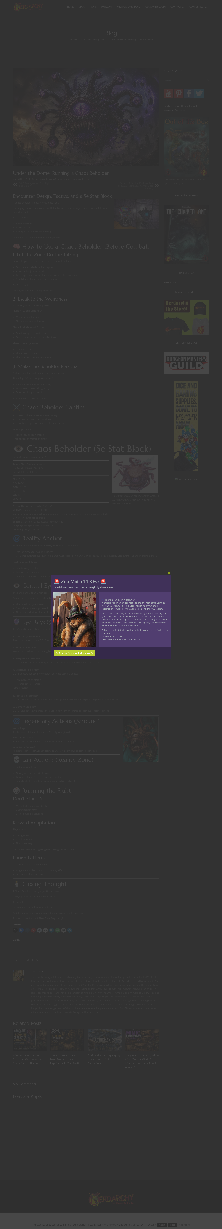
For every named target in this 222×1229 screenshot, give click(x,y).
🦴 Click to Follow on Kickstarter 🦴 (74, 652)
